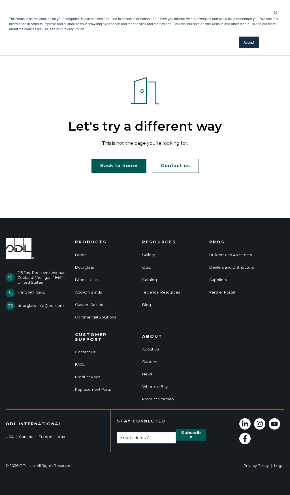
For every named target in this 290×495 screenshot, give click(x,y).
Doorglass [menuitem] (84, 267)
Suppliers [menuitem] (218, 280)
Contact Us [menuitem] (85, 352)
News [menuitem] (147, 374)
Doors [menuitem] (80, 255)
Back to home (119, 165)
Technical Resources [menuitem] (161, 292)
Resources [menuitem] (159, 242)
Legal (279, 465)
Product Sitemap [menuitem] (158, 399)
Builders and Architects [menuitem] (230, 255)
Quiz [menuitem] (146, 267)
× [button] (275, 10)
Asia (61, 436)
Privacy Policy (256, 465)
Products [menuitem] (91, 242)
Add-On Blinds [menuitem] (88, 292)
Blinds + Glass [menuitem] (87, 280)
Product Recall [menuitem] (88, 377)
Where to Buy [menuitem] (155, 386)
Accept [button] (249, 42)
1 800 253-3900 (31, 292)
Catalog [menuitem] (149, 280)
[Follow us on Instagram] (259, 424)
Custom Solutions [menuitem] (91, 305)
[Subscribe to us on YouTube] (274, 424)
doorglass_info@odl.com (41, 305)
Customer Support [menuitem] (91, 337)
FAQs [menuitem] (80, 364)
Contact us (175, 165)
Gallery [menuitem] (148, 255)
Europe (45, 436)
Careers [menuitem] (149, 362)
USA (10, 436)
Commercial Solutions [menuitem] (95, 317)
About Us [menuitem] (150, 349)
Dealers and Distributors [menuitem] (231, 267)
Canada (26, 436)
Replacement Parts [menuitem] (93, 389)
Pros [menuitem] (217, 242)
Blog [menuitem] (146, 305)
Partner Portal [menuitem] (222, 292)
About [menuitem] (152, 336)
